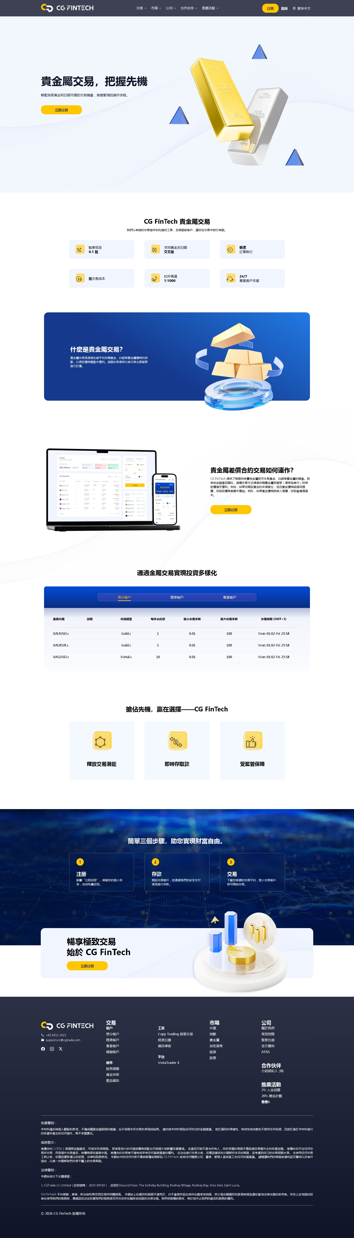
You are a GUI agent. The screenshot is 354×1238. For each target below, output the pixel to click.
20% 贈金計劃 (271, 1096)
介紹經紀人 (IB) (272, 1071)
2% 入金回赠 (270, 1090)
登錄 (284, 8)
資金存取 (112, 1074)
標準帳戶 (177, 597)
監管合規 (268, 1040)
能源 (213, 1052)
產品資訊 (112, 1080)
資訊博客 (164, 1046)
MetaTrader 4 (168, 1062)
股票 (213, 1057)
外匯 (213, 1028)
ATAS (265, 1052)
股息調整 (112, 1068)
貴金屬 (214, 1040)
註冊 (270, 8)
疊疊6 (265, 1102)
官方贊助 (268, 1046)
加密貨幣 (216, 1046)
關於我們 (268, 1028)
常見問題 (268, 1034)
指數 (213, 1034)
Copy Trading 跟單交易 (175, 1034)
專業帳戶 (229, 597)
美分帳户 (124, 597)
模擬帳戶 (112, 1052)
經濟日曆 (164, 1040)
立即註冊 (61, 110)
